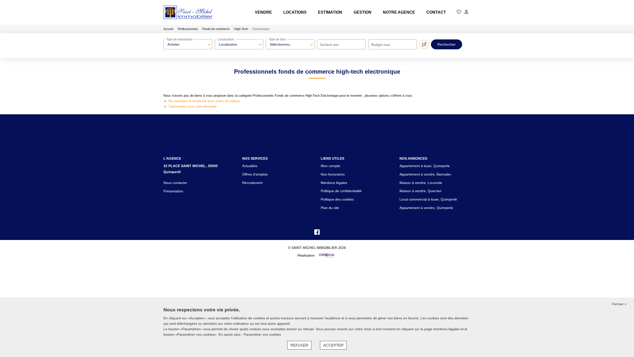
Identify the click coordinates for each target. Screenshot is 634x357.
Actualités (249, 166)
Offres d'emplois (255, 174)
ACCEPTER (333, 345)
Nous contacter (175, 183)
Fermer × (619, 304)
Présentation (173, 191)
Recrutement (252, 183)
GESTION (362, 12)
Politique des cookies (337, 199)
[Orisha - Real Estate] (326, 255)
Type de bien (277, 39)
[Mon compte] (466, 12)
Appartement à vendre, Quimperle (426, 208)
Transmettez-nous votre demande (192, 106)
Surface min (329, 45)
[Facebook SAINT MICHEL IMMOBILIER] (317, 233)
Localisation (226, 39)
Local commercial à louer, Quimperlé (428, 199)
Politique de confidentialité (341, 191)
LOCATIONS (295, 12)
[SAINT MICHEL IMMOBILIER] (188, 12)
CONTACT (436, 12)
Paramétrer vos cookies (262, 334)
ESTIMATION (330, 12)
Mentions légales (334, 183)
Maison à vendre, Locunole (420, 183)
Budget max (380, 45)
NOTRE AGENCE (399, 12)
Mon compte (330, 166)
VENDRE (263, 12)
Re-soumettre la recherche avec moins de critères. (204, 101)
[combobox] (188, 44)
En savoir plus (229, 334)
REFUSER (299, 345)
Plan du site (330, 208)
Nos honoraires (333, 174)
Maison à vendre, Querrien (420, 191)
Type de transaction (179, 39)
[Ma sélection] (459, 12)
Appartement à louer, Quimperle (424, 166)
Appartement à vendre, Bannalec (425, 174)
